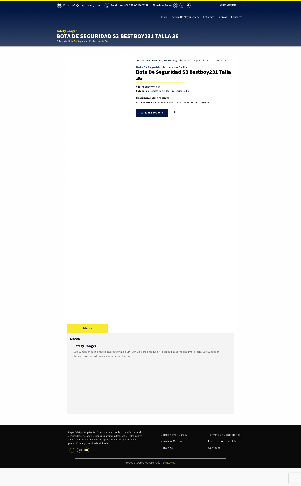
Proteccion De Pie (98, 41)
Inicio (164, 17)
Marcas (223, 17)
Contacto (236, 17)
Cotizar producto (152, 112)
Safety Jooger (66, 31)
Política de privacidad (223, 441)
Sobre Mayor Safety (174, 435)
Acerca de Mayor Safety (185, 17)
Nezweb (170, 463)
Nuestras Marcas (171, 441)
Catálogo (208, 17)
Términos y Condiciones (224, 435)
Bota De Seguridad (78, 41)
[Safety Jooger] (100, 361)
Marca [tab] (87, 328)
